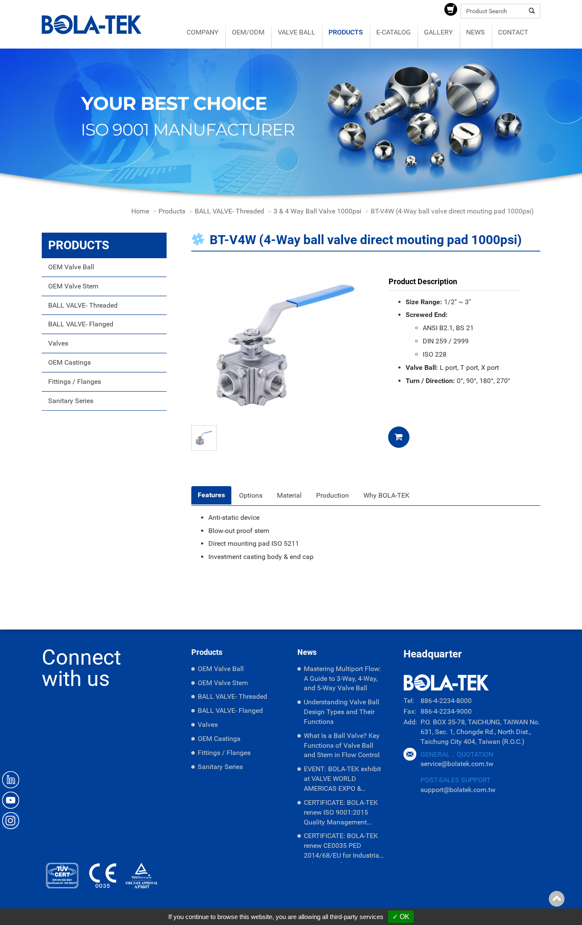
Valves (58, 343)
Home (140, 211)
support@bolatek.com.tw (458, 790)
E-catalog (393, 32)
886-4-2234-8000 (446, 701)
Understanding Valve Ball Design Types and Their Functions (341, 712)
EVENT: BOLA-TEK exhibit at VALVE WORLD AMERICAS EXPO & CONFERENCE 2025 (342, 780)
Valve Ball (296, 32)
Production (332, 495)
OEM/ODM (248, 32)
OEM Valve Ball (71, 267)
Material (289, 495)
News (475, 32)
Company (203, 32)
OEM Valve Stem (73, 286)
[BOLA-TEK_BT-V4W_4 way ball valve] (286, 344)
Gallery (438, 32)
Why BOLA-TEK (386, 495)
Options (250, 495)
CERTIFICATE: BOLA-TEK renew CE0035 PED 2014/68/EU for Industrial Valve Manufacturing (342, 847)
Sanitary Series (70, 401)
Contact (513, 32)
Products (345, 32)
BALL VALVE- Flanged (80, 324)
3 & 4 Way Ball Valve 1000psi (317, 211)
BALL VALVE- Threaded (229, 211)
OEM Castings (69, 362)
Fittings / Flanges (74, 381)
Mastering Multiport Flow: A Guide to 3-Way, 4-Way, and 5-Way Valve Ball (342, 678)
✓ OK (400, 916)
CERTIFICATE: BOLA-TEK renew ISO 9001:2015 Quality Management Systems (341, 814)
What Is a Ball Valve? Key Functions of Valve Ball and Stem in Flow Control (342, 745)
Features (211, 495)
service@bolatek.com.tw (457, 764)
